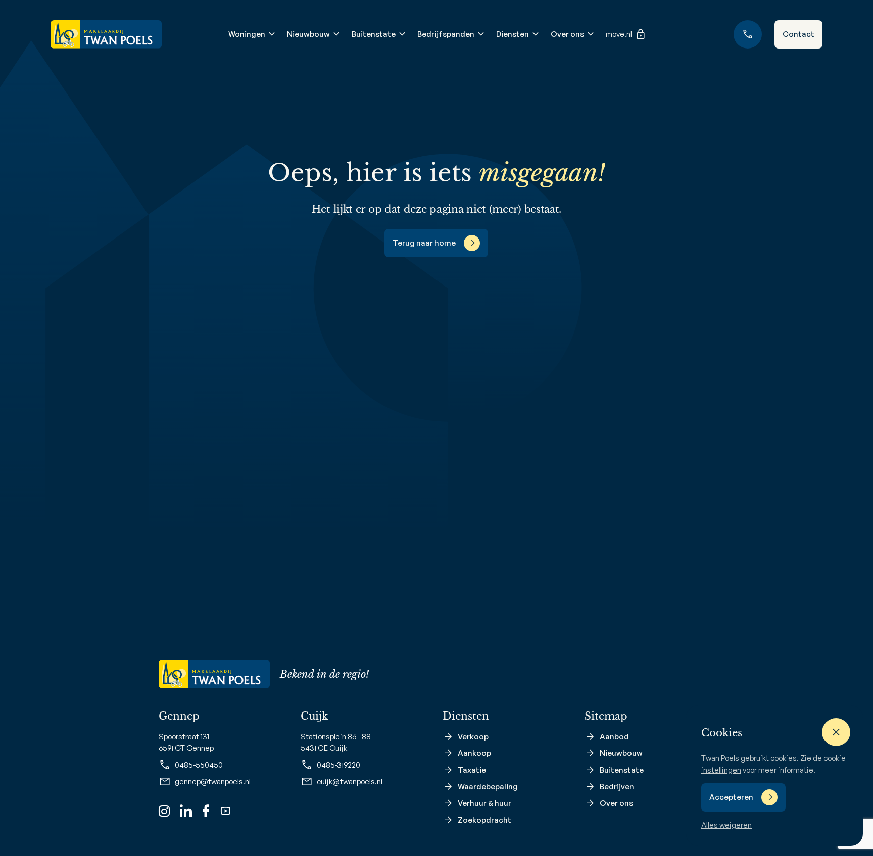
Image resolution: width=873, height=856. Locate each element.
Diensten (512, 34)
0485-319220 (338, 765)
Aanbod (614, 736)
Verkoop (473, 736)
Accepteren (731, 797)
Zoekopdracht (484, 820)
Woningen (246, 34)
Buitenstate (374, 34)
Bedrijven (617, 786)
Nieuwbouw (308, 34)
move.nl (619, 34)
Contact (798, 34)
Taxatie (472, 770)
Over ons (567, 34)
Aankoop (474, 753)
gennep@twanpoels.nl (213, 781)
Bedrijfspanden (445, 34)
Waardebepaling (488, 786)
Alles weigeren (726, 825)
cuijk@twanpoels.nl (349, 781)
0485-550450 (199, 765)
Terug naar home (424, 243)
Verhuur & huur (484, 803)
